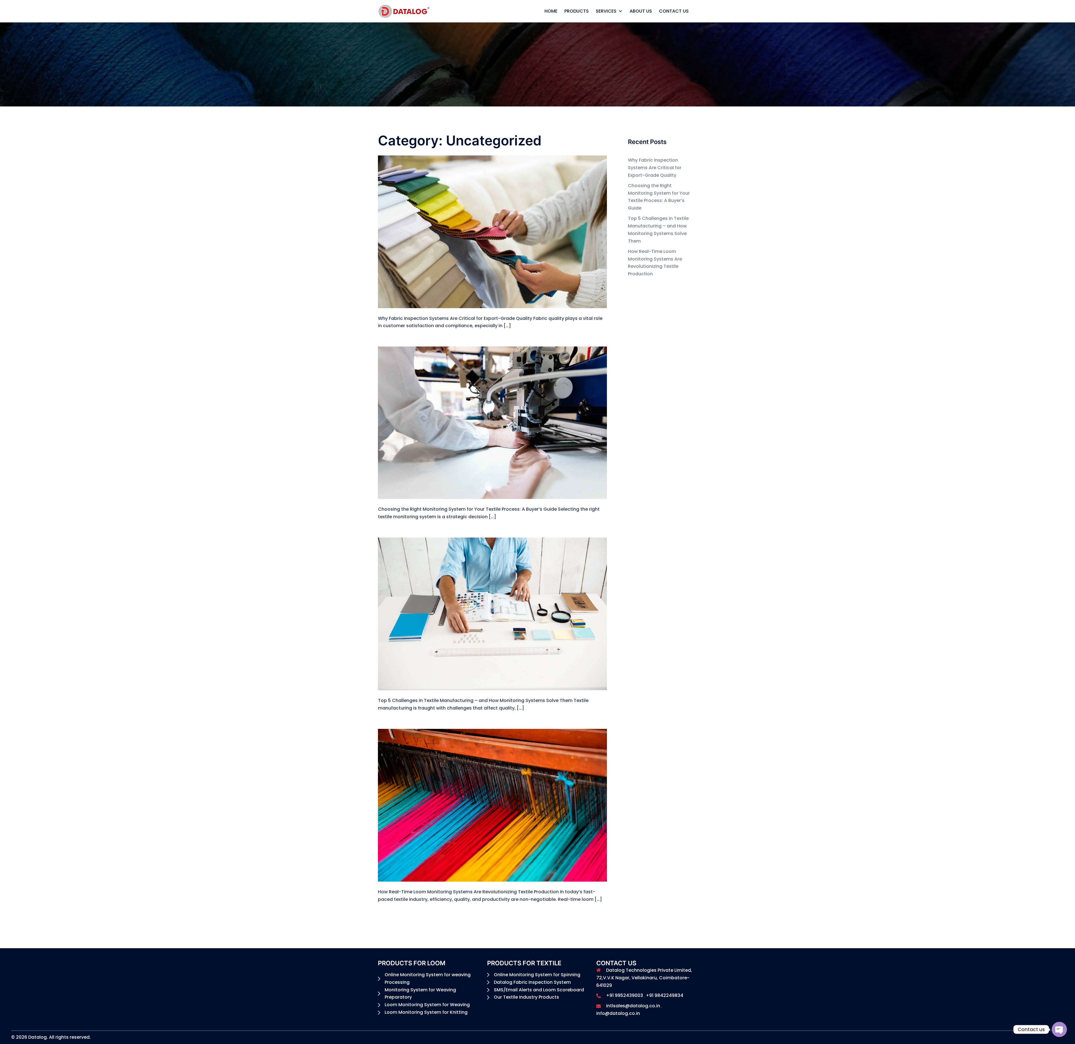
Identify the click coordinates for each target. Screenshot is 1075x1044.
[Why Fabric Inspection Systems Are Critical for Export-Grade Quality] (492, 231)
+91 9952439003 (624, 995)
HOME (550, 11)
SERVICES (606, 11)
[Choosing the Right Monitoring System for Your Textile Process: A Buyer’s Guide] (492, 422)
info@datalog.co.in (618, 1013)
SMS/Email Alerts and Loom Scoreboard (539, 990)
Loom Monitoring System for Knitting (426, 1012)
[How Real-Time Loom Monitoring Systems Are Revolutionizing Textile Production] (492, 805)
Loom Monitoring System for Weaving (427, 1004)
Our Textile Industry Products (526, 997)
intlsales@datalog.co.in (633, 1006)
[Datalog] (404, 11)
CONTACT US (674, 11)
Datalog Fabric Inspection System (532, 982)
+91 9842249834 (664, 995)
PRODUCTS (576, 11)
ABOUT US (641, 11)
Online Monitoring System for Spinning (537, 974)
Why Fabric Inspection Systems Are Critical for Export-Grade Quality (654, 167)
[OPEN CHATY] (1059, 1029)
